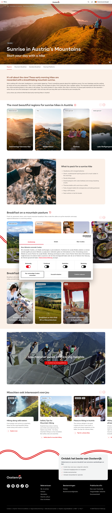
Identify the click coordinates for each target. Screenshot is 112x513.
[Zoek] (88, 1)
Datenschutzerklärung (45, 257)
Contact (9, 508)
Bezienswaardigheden (70, 491)
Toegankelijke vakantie (97, 491)
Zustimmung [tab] (31, 242)
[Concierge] (92, 1)
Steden (65, 489)
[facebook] (13, 486)
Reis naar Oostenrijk (96, 489)
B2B (75, 508)
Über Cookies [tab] (81, 241)
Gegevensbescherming (37, 508)
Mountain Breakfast (20, 67)
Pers (81, 508)
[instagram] (8, 486)
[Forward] (104, 104)
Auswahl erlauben (56, 274)
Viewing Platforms (49, 67)
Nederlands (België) (103, 2)
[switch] (46, 266)
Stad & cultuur (45, 497)
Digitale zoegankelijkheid (65, 508)
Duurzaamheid (95, 494)
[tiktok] (22, 486)
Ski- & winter (45, 489)
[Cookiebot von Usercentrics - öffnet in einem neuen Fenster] (84, 236)
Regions (9, 67)
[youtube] (26, 486)
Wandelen (44, 494)
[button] (102, 2)
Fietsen (43, 491)
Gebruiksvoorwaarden (51, 508)
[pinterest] (17, 486)
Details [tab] (56, 241)
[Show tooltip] (110, 62)
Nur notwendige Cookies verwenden (32, 274)
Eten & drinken (45, 499)
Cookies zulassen (79, 274)
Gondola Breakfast (35, 67)
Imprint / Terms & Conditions (21, 508)
